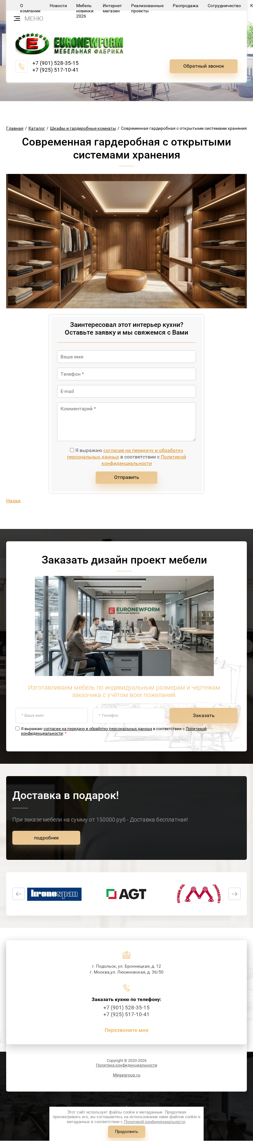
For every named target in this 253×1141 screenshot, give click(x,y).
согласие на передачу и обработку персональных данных (98, 728)
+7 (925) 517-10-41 (55, 70)
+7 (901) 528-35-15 (55, 63)
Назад (13, 501)
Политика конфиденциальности (126, 1065)
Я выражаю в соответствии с (126, 456)
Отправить (126, 477)
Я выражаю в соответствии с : (114, 731)
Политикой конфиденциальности (144, 460)
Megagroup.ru (126, 1074)
